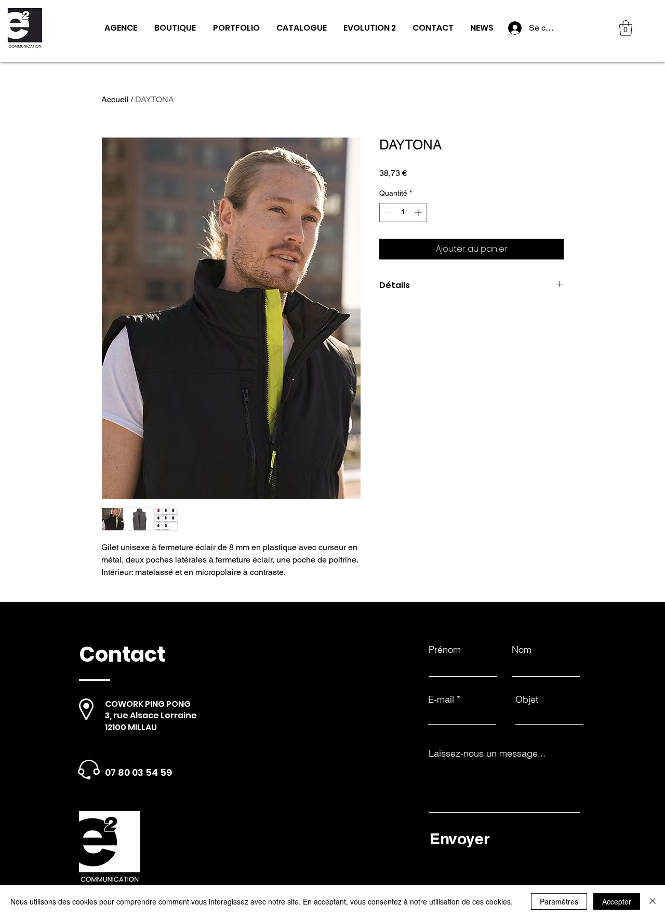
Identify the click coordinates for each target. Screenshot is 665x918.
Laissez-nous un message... (487, 753)
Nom (521, 649)
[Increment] (419, 212)
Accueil (115, 99)
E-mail (441, 699)
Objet (526, 699)
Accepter (616, 901)
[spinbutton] (403, 212)
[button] (625, 28)
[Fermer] (652, 901)
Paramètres (559, 901)
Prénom (445, 649)
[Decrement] (387, 212)
